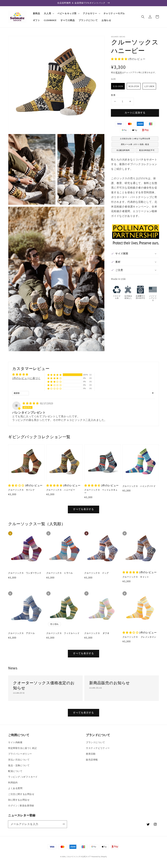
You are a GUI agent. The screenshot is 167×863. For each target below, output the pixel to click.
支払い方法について (19, 759)
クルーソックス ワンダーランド (24, 573)
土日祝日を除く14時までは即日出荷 (135, 138)
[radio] (118, 86)
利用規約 (13, 782)
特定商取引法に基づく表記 (22, 748)
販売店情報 (92, 759)
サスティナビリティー (98, 748)
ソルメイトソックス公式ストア (78, 856)
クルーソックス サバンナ (21, 489)
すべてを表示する (83, 509)
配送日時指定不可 (146, 150)
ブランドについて (95, 742)
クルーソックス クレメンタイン (139, 637)
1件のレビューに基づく (26, 378)
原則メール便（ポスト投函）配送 (135, 144)
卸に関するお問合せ (19, 799)
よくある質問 (15, 788)
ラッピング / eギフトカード (23, 776)
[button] (142, 16)
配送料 (119, 72)
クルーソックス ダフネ (96, 633)
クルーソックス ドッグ (96, 573)
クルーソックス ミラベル (59, 573)
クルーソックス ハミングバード (139, 486)
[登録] (63, 824)
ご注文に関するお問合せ (21, 794)
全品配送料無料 (123, 150)
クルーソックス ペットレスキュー (101, 491)
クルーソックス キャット (135, 576)
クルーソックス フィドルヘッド (63, 633)
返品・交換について (19, 765)
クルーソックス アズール (21, 633)
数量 (113, 95)
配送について (15, 771)
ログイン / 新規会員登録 (21, 805)
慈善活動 (90, 753)
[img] (31, 403)
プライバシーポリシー (20, 753)
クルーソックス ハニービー (60, 489)
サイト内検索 (15, 742)
